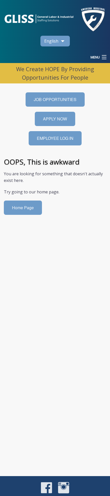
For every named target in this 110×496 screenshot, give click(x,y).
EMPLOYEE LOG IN (55, 138)
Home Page (23, 207)
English (51, 41)
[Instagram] (61, 492)
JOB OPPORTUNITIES (55, 99)
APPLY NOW (55, 119)
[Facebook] (46, 492)
